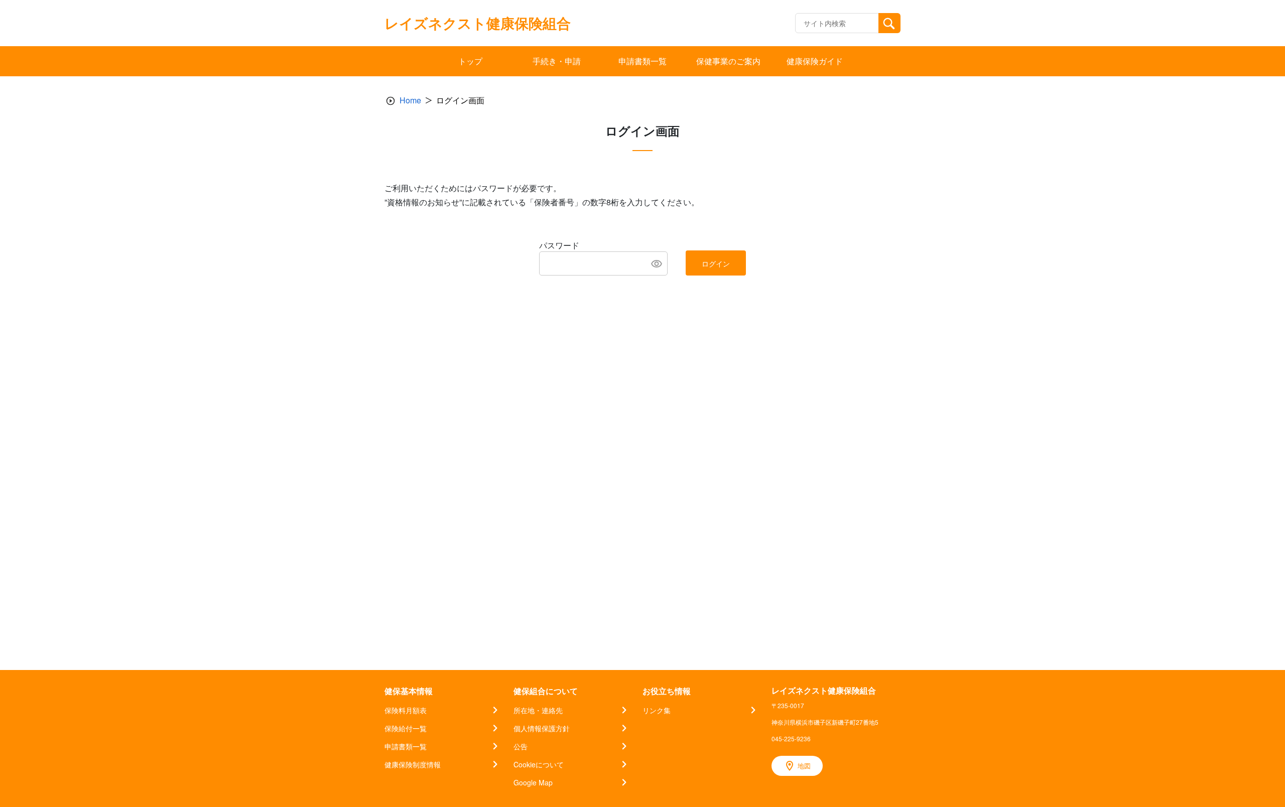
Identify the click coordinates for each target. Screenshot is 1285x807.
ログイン (716, 263)
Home (410, 100)
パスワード (559, 245)
